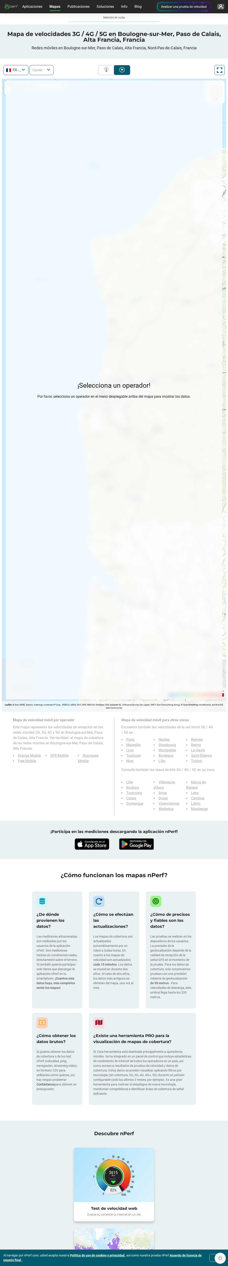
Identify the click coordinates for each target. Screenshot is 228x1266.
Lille (162, 761)
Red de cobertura (107, 70)
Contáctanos (46, 1084)
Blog (138, 6)
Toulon (196, 761)
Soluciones (105, 6)
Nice (129, 761)
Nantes (164, 739)
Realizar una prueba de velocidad (184, 6)
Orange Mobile (29, 755)
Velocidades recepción (122, 70)
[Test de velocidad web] (114, 1175)
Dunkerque (134, 803)
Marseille (133, 745)
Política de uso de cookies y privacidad (97, 1255)
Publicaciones (78, 6)
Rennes (197, 739)
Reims (196, 745)
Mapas (54, 6)
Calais (131, 798)
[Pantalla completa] (219, 70)
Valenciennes (169, 803)
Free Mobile (27, 761)
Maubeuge (199, 809)
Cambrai (197, 798)
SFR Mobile (59, 755)
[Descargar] (92, 844)
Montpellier (167, 750)
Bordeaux (166, 755)
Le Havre (198, 750)
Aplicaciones (32, 6)
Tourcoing (134, 793)
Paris (130, 739)
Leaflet (8, 705)
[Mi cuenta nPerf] (220, 7)
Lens (195, 793)
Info (124, 6)
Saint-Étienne (201, 755)
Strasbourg (167, 745)
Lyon (130, 750)
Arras (163, 793)
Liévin (195, 803)
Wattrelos (166, 809)
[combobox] (15, 70)
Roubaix (132, 787)
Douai (163, 798)
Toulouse (133, 755)
